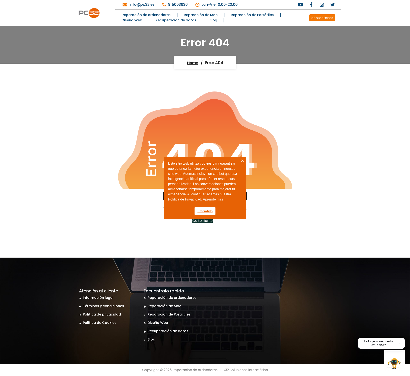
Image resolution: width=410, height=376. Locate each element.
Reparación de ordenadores (172, 297)
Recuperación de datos (168, 331)
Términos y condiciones (103, 306)
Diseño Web (158, 322)
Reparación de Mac (164, 306)
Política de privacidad (102, 314)
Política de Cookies (99, 322)
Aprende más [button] (213, 199)
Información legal (98, 297)
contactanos (322, 17)
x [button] (242, 160)
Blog (151, 339)
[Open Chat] (394, 360)
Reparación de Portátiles (169, 314)
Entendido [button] (205, 211)
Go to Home (202, 220)
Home (192, 62)
